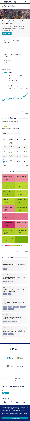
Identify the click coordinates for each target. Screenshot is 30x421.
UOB (4, 151)
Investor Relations (19, 375)
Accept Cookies (15, 418)
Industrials (23, 306)
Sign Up (5, 393)
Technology (10, 308)
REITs (5, 294)
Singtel (4, 156)
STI (15, 321)
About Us (4, 375)
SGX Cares (17, 378)
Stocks (5, 268)
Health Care (16, 306)
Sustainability (4, 380)
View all (3, 338)
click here (10, 414)
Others (10, 281)
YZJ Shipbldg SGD (5, 161)
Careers (16, 380)
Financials (11, 321)
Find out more (7, 33)
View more (4, 165)
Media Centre (4, 378)
